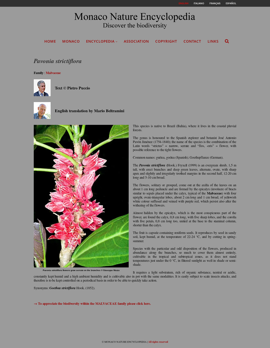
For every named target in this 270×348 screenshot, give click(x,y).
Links (213, 41)
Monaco (71, 41)
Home (50, 41)
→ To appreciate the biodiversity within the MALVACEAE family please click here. (92, 303)
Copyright (166, 41)
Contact (192, 41)
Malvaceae (53, 72)
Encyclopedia (100, 41)
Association (136, 41)
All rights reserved (158, 342)
